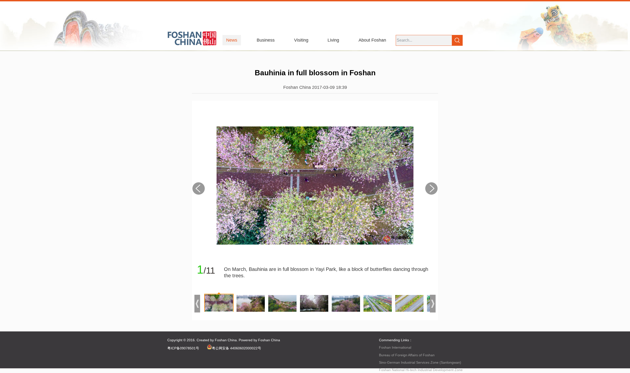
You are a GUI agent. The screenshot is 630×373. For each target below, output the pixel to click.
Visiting (301, 40)
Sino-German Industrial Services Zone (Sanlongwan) (420, 362)
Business (266, 40)
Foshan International (395, 347)
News (231, 40)
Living (333, 40)
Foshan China (226, 340)
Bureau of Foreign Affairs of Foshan (407, 355)
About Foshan (372, 40)
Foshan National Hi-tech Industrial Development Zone (421, 370)
